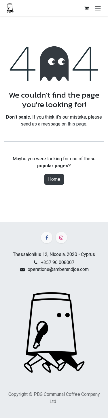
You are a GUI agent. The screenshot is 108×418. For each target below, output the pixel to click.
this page (77, 124)
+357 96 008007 (57, 262)
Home (54, 179)
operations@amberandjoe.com (58, 269)
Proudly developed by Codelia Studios (54, 410)
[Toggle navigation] (98, 8)
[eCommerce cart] (86, 8)
